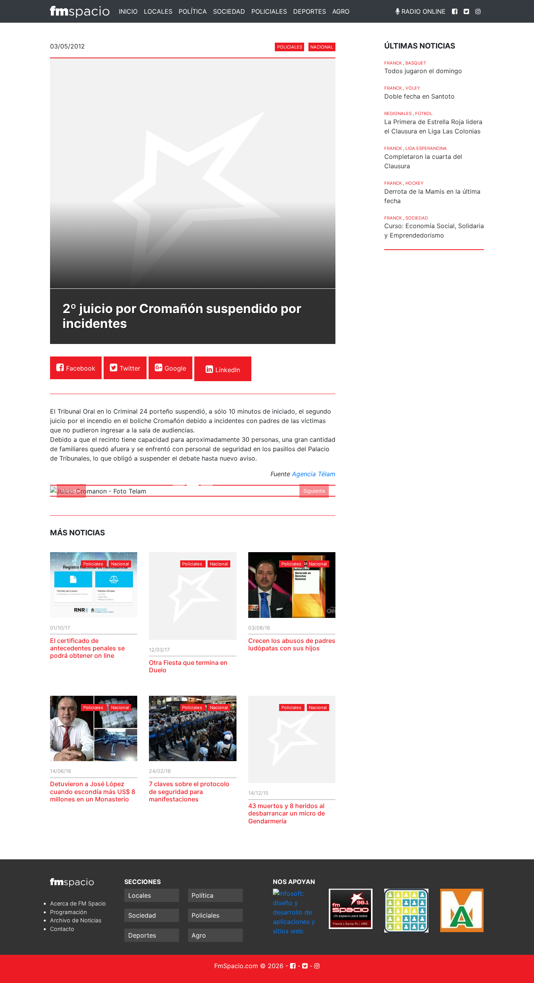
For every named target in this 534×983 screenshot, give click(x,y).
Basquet (415, 63)
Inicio (128, 11)
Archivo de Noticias (76, 920)
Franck (393, 63)
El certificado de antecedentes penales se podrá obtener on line (87, 648)
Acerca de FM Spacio (78, 903)
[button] (71, 491)
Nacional (321, 47)
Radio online (423, 11)
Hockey (414, 183)
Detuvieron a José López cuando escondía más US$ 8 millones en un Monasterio (92, 791)
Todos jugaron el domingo (423, 71)
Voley (412, 88)
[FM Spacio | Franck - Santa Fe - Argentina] (79, 11)
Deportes (309, 11)
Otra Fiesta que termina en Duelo (188, 666)
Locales (158, 11)
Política (193, 11)
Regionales (398, 113)
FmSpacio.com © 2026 (248, 966)
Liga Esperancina (426, 148)
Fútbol (423, 113)
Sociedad (229, 11)
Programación (68, 912)
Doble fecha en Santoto (419, 96)
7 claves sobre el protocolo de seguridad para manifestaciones (189, 791)
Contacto (62, 928)
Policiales (269, 11)
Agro (340, 11)
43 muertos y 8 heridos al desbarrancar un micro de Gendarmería (286, 813)
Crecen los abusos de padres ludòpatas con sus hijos (291, 644)
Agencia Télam (313, 474)
